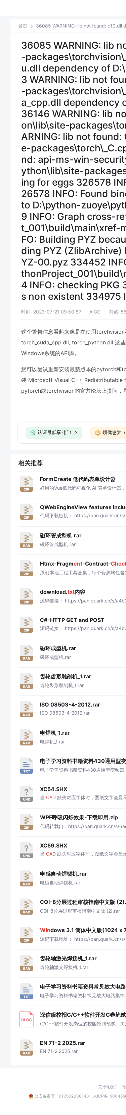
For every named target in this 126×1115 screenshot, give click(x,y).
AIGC (94, 311)
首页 (22, 26)
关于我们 (107, 1086)
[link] (22, 25)
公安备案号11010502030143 (62, 1096)
